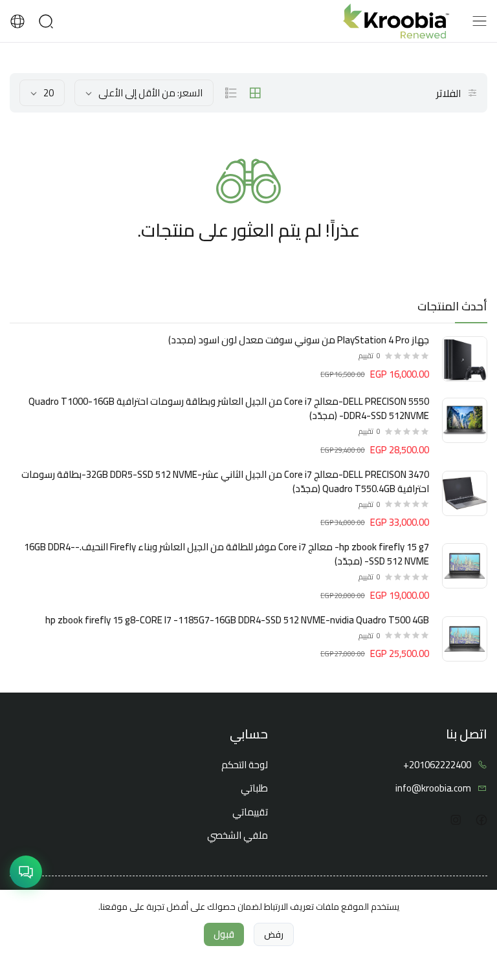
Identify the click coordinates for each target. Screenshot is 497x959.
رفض (273, 934)
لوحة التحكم (244, 765)
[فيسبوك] (481, 820)
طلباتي (254, 788)
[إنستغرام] (455, 820)
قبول (224, 934)
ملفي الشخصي (237, 835)
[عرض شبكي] (255, 93)
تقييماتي (250, 812)
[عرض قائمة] (231, 93)
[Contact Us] (26, 872)
